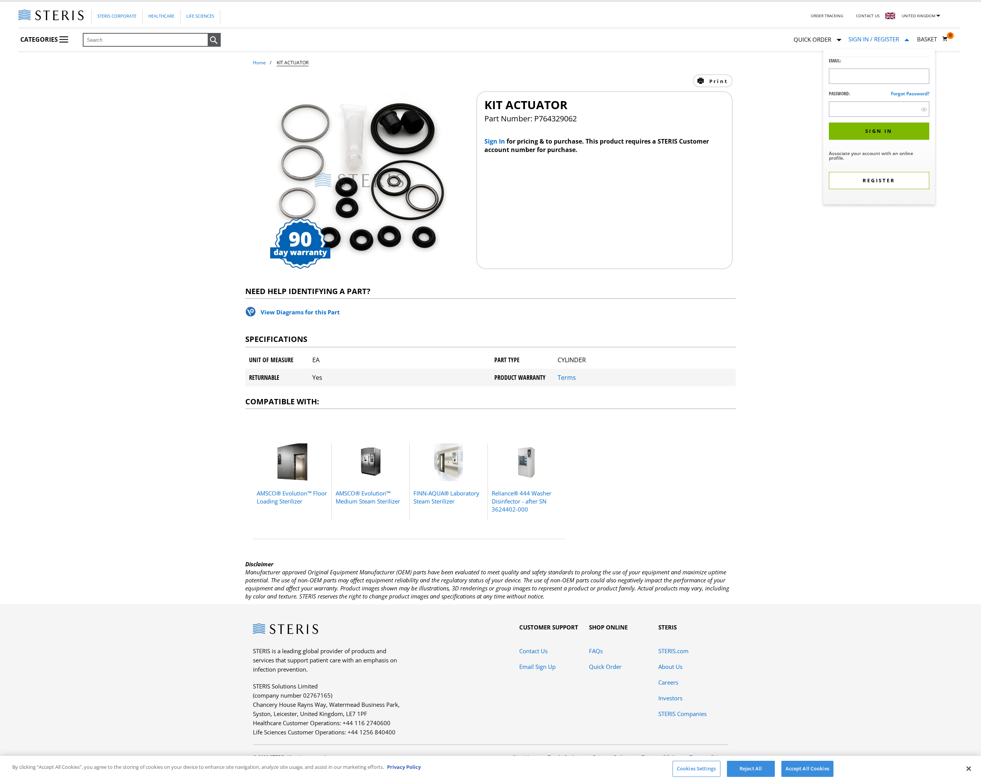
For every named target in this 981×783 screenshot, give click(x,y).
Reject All (751, 768)
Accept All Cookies (807, 768)
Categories (39, 39)
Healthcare (161, 16)
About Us (670, 666)
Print (717, 81)
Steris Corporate (116, 16)
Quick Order (605, 666)
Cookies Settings (696, 768)
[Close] (968, 768)
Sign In (495, 141)
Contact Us (867, 15)
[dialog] (879, 128)
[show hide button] (924, 109)
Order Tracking (827, 15)
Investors (670, 698)
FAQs (596, 651)
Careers (668, 682)
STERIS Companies (682, 714)
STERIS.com (673, 651)
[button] (214, 40)
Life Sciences (200, 16)
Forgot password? (910, 93)
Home (259, 62)
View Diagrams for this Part (300, 312)
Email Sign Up (537, 666)
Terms (567, 377)
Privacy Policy (404, 766)
